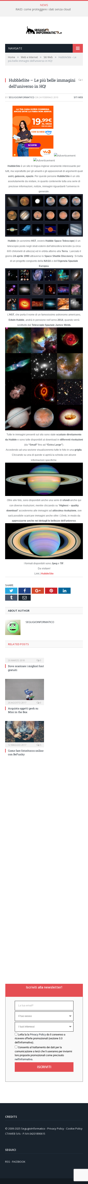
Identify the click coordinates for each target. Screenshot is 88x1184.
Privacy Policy (38, 1034)
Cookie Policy (74, 1128)
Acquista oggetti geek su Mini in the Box (23, 710)
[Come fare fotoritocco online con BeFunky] (24, 733)
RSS (7, 1161)
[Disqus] (44, 814)
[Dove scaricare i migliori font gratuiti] (24, 657)
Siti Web (78, 97)
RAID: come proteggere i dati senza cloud (43, 9)
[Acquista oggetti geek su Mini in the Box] (24, 691)
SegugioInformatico (21, 97)
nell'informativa (23, 1059)
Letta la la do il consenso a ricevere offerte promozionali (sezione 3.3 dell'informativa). (40, 1038)
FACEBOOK (18, 1161)
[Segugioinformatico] (44, 30)
